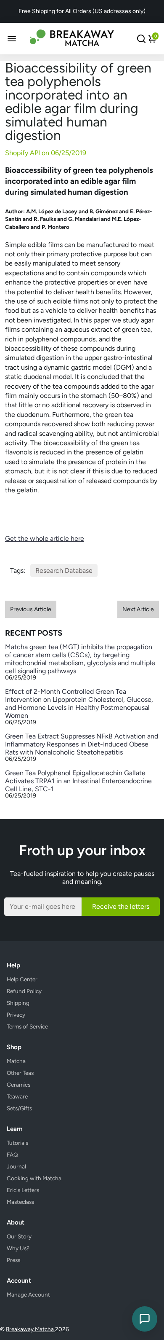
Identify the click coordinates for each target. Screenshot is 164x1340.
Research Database (64, 571)
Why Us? (18, 1248)
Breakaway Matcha (30, 1329)
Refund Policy (24, 991)
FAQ (12, 1154)
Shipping (18, 1002)
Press (13, 1260)
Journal (16, 1166)
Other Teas (20, 1072)
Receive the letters (120, 906)
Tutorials (17, 1142)
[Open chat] (144, 1319)
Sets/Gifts (19, 1108)
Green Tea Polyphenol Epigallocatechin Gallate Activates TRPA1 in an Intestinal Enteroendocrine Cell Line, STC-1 (78, 781)
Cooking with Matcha (34, 1178)
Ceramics (18, 1084)
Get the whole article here (44, 538)
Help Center (22, 979)
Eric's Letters (23, 1190)
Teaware (17, 1096)
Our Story (19, 1236)
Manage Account (28, 1294)
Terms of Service (27, 1026)
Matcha (16, 1061)
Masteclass (20, 1201)
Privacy (16, 1014)
